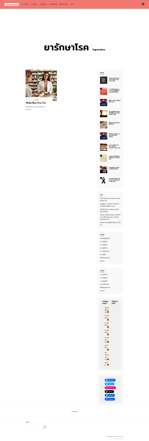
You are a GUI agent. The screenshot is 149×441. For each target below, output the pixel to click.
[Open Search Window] (143, 4)
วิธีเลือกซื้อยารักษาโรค (36, 103)
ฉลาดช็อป (103, 254)
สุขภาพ (72, 4)
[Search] (45, 427)
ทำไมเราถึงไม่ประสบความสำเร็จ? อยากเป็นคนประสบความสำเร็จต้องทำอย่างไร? (110, 217)
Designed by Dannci (118, 438)
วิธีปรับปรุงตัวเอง (63, 4)
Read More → (29, 109)
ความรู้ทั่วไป (25, 4)
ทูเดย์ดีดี (36, 99)
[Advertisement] (74, 20)
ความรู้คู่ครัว (43, 4)
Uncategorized (105, 238)
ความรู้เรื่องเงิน (53, 4)
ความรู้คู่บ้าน (34, 4)
